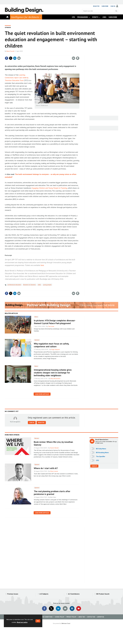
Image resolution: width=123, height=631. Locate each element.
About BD (81, 617)
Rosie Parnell (10, 51)
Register (96, 6)
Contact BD (91, 617)
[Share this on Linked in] (15, 58)
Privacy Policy (71, 617)
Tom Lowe (51, 326)
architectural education (14, 285)
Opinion (8, 27)
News (36, 317)
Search (116, 11)
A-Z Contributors (74, 594)
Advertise (100, 617)
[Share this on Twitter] (10, 58)
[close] (79, 54)
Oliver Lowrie (54, 471)
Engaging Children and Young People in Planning (49, 188)
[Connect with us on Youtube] (78, 608)
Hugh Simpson (55, 349)
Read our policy (22, 622)
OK (38, 621)
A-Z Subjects (44, 594)
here (42, 265)
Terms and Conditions (45, 617)
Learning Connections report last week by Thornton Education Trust (16, 78)
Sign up (94, 466)
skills (39, 285)
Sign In (113, 6)
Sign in (55, 54)
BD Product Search (102, 594)
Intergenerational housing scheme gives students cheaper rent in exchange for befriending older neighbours (53, 372)
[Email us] (65, 608)
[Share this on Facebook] (6, 58)
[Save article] (77, 58)
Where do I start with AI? (46, 468)
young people (47, 285)
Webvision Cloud (66, 623)
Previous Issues (12, 594)
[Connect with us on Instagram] (72, 608)
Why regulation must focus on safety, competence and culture (51, 345)
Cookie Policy (59, 617)
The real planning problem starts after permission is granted (52, 492)
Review (37, 438)
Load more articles (42, 394)
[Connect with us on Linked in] (58, 608)
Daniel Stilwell (54, 448)
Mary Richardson (55, 378)
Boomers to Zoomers (29, 285)
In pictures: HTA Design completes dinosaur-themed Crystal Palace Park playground (55, 322)
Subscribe (105, 6)
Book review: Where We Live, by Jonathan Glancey (53, 443)
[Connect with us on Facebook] (44, 608)
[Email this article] (19, 58)
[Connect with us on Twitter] (51, 608)
